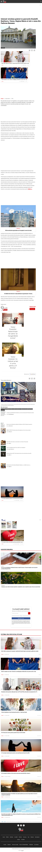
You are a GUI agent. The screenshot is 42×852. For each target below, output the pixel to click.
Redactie (9, 844)
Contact (5, 844)
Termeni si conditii (15, 844)
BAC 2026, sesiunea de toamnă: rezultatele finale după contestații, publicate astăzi (15, 63)
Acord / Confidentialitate (23, 844)
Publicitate (31, 844)
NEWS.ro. (30, 189)
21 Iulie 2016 (7, 98)
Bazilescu (2, 410)
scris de (21, 81)
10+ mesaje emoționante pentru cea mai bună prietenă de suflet (12, 498)
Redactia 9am (33, 306)
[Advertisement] (9, 419)
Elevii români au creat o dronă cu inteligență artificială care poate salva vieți (14, 79)
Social (2, 81)
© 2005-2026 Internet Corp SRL (17, 848)
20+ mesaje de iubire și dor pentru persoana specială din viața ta (12, 542)
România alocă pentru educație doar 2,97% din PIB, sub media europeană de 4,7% (19, 691)
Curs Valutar (36, 844)
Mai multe (32, 308)
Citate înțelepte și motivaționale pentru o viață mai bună (14, 712)
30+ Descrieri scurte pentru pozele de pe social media (13, 732)
